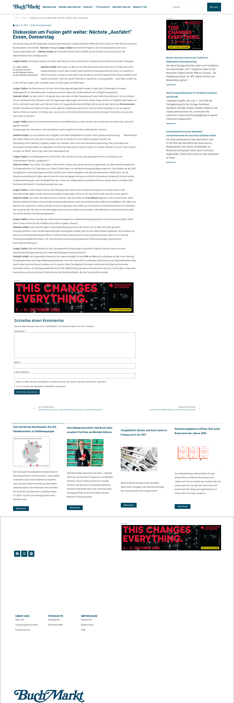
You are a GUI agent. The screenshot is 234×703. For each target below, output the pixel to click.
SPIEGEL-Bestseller (69, 7)
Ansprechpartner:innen (26, 624)
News (24, 18)
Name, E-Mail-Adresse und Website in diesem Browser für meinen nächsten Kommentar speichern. (61, 382)
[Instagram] (24, 554)
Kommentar (20, 331)
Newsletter (140, 7)
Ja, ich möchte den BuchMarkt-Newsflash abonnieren (41, 386)
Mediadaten (49, 7)
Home (17, 18)
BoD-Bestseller (121, 7)
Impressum (86, 619)
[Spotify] (31, 554)
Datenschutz (87, 624)
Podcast (88, 7)
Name (17, 362)
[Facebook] (17, 554)
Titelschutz (103, 7)
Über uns (19, 619)
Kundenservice (22, 630)
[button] (13, 466)
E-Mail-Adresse (22, 372)
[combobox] (189, 7)
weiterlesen (171, 85)
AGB (83, 630)
